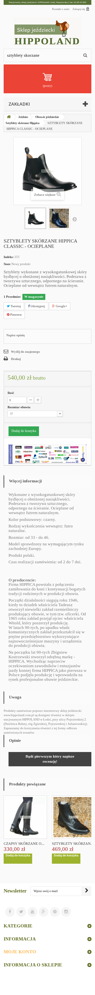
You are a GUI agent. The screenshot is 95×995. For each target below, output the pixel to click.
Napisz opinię (15, 335)
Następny (74, 219)
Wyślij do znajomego (25, 351)
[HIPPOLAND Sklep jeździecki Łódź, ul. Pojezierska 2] (47, 2)
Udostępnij (37, 306)
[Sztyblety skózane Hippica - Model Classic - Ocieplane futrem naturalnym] (35, 218)
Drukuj (16, 359)
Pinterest (16, 314)
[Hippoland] (47, 31)
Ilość (11, 393)
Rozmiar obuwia (19, 407)
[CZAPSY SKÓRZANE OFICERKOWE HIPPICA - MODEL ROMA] (25, 817)
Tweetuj (15, 306)
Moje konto (20, 951)
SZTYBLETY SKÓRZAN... (73, 844)
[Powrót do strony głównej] (8, 117)
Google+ (61, 306)
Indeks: (9, 257)
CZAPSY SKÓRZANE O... (24, 844)
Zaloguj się (79, 9)
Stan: (7, 264)
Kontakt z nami (60, 9)
